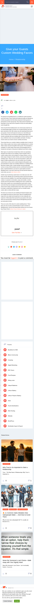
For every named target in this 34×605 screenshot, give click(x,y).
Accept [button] (17, 601)
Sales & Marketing (22, 509)
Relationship (5, 94)
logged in (14, 258)
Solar (9, 400)
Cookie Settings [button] (8, 601)
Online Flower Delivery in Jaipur (17, 209)
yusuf (7, 100)
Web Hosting (11, 411)
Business (5, 509)
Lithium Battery (12, 390)
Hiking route (11, 380)
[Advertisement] (17, 26)
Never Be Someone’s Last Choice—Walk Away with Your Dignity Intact (17, 561)
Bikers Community (13, 355)
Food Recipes (12, 375)
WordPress (11, 421)
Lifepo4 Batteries (12, 385)
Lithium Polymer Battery (14, 395)
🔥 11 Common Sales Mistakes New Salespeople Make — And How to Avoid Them (16, 515)
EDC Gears (11, 370)
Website (10, 416)
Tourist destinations (13, 405)
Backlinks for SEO (13, 350)
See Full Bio (16, 232)
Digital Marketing (12, 365)
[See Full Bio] (21, 232)
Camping (10, 360)
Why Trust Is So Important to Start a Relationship (15, 468)
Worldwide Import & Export (15, 426)
